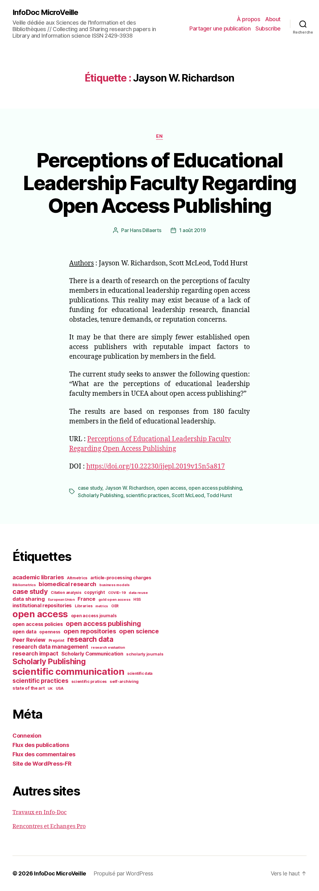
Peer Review (28, 640)
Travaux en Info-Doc (39, 812)
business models (114, 585)
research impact (35, 653)
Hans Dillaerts (145, 230)
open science (139, 631)
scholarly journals (144, 653)
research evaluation (108, 647)
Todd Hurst (219, 495)
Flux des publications (40, 745)
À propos (248, 19)
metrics (101, 606)
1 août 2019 (192, 230)
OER (115, 606)
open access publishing (215, 488)
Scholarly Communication (92, 654)
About (273, 19)
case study (90, 488)
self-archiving (124, 681)
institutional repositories (42, 605)
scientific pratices (89, 681)
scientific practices (147, 495)
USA (60, 688)
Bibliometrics (24, 585)
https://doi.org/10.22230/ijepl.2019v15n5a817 (155, 466)
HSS (137, 599)
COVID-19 (117, 592)
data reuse (138, 592)
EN (159, 136)
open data (24, 632)
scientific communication (68, 671)
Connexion (26, 735)
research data (90, 639)
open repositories (90, 631)
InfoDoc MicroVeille (45, 12)
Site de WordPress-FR (42, 763)
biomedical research (67, 584)
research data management (50, 646)
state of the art (28, 688)
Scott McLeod (188, 495)
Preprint (56, 640)
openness (49, 631)
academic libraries (38, 577)
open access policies (37, 624)
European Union (61, 599)
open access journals (94, 615)
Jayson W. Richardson (130, 488)
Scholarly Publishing (100, 495)
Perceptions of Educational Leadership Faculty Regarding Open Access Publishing (159, 182)
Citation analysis (66, 592)
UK (50, 688)
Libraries (84, 606)
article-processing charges (120, 577)
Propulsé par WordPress (123, 873)
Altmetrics (77, 578)
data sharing (28, 599)
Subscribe (268, 28)
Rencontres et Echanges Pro (49, 826)
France (86, 599)
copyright (94, 592)
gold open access (114, 599)
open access (171, 488)
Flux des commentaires (43, 754)
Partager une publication (219, 28)
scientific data (139, 673)
